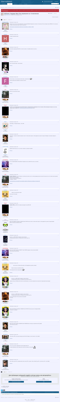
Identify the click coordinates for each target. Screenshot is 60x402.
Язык (25, 399)
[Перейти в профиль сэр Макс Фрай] (5, 150)
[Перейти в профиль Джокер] (5, 51)
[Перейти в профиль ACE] (5, 94)
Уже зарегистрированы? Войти (48, 1)
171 (5, 155)
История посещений (55, 16)
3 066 (5, 198)
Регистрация (56, 1)
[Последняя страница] (6, 19)
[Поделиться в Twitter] (1, 390)
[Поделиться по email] (4, 390)
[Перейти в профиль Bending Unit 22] (2, 14)
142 (5, 43)
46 (5, 340)
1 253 (5, 30)
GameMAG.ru (4, 3)
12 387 (6, 258)
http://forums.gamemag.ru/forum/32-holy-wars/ (26, 107)
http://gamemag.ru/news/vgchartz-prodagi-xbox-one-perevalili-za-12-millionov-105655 (22, 26)
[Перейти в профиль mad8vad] (5, 194)
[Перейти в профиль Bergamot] (5, 138)
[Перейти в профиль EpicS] (5, 239)
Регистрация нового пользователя (16, 381)
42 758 (6, 100)
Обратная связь (33, 399)
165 (5, 130)
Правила (20, 3)
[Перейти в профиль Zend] (5, 224)
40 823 (6, 330)
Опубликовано (14, 22)
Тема (28, 399)
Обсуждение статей (19, 14)
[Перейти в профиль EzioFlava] (5, 363)
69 (5, 85)
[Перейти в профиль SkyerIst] (5, 111)
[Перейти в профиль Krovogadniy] (5, 337)
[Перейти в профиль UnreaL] (5, 281)
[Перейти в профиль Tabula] (5, 125)
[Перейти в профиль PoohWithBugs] (5, 164)
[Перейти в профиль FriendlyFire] (5, 81)
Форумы (9, 3)
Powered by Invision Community (30, 400)
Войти (44, 381)
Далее (4, 19)
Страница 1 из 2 (10, 19)
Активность (15, 3)
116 (5, 243)
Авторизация (50, 13)
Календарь (25, 3)
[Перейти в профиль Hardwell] (5, 38)
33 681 (6, 57)
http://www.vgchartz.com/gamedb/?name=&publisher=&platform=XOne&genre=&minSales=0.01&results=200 (25, 181)
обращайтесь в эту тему (33, 10)
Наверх (11, 29)
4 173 (5, 73)
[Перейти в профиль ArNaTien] (5, 66)
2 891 (5, 230)
